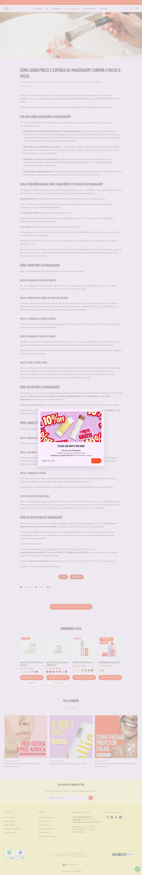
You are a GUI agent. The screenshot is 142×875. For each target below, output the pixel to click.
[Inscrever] (96, 460)
